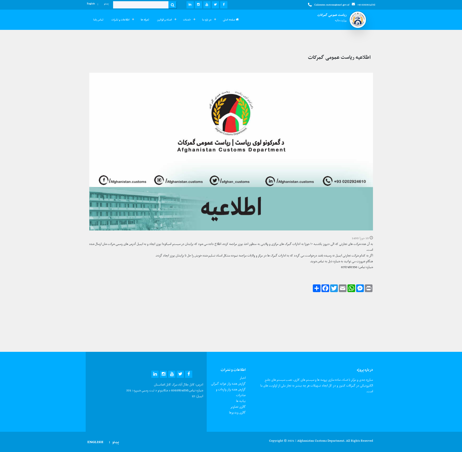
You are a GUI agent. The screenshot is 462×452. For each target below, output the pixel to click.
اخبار (243, 377)
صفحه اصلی (229, 19)
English (91, 3)
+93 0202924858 (366, 4)
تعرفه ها (145, 19)
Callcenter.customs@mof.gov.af (331, 4)
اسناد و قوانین (164, 19)
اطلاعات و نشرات (120, 19)
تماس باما (98, 19)
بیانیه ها (241, 401)
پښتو (106, 3)
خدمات (187, 19)
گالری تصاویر (238, 406)
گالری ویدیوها (237, 412)
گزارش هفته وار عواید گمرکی (228, 383)
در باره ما (207, 19)
